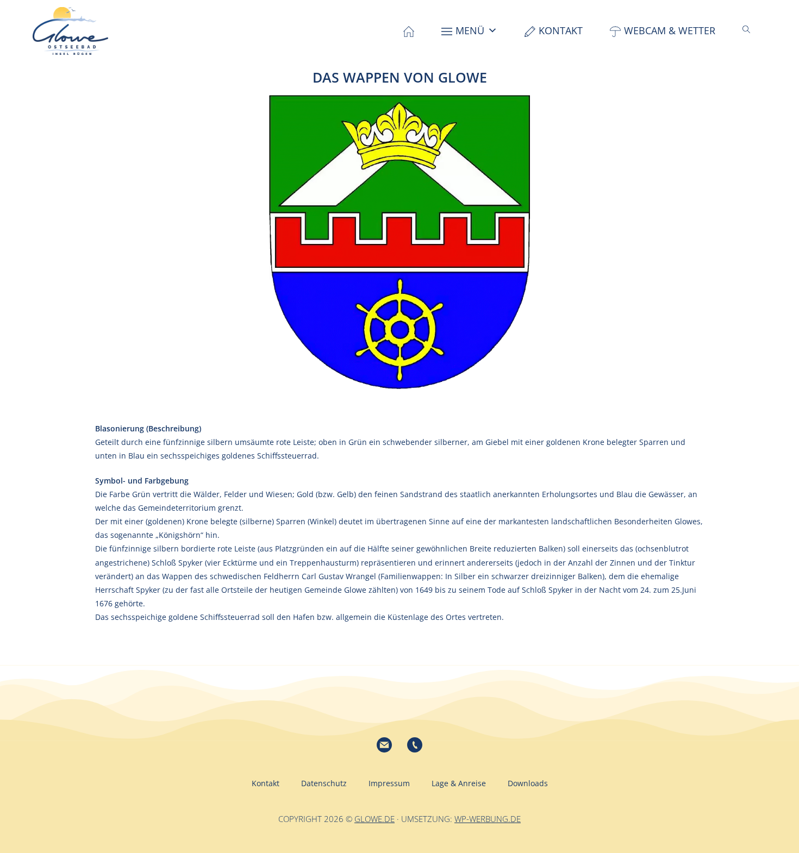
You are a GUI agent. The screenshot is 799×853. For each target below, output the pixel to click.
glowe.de (374, 818)
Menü (469, 30)
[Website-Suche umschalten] (746, 29)
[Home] (409, 30)
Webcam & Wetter (669, 30)
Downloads (528, 783)
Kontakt (561, 30)
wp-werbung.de (487, 818)
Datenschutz (324, 783)
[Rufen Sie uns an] (415, 745)
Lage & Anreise (459, 783)
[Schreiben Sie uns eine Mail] (384, 745)
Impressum (389, 783)
